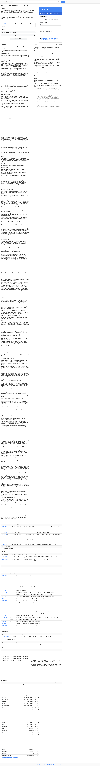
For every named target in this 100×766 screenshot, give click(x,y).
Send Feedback (42, 764)
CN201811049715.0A (5, 636)
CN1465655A (4, 621)
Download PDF (43, 13)
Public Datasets (49, 764)
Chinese (47, 16)
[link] (18, 24)
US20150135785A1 (5, 588)
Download (54, 680)
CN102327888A (4, 592)
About (37, 764)
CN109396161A (4, 596)
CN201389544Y (4, 598)
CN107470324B (4, 579)
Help (63, 764)
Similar (56, 13)
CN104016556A (4, 536)
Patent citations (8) (44, 38)
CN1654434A (4, 619)
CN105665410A (4, 586)
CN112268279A (4, 559)
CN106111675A (4, 625)
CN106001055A (4, 600)
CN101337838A (4, 526)
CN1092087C (4, 615)
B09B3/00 (4, 23)
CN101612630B (4, 575)
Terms (54, 764)
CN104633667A (4, 539)
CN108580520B (4, 584)
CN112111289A (4, 556)
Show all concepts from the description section (10, 757)
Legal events (54, 38)
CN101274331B (4, 577)
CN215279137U (4, 604)
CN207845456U (4, 623)
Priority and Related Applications (49, 39)
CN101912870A (4, 532)
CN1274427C (4, 590)
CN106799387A (4, 611)
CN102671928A (4, 534)
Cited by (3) (50, 38)
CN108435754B (4, 594)
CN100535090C (4, 617)
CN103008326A (4, 602)
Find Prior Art (51, 13)
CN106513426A (4, 544)
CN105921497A (4, 613)
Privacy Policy (59, 764)
